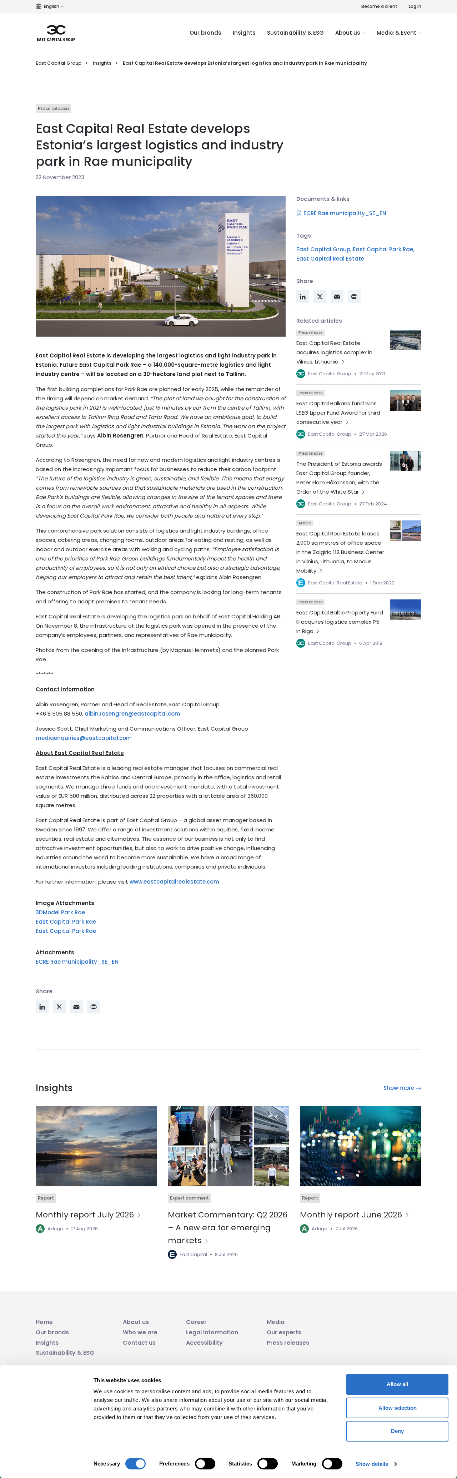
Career (196, 1322)
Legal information (212, 1332)
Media (276, 1322)
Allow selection (397, 1408)
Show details (372, 1464)
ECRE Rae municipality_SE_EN (77, 961)
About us (348, 32)
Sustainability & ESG (295, 32)
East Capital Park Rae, (383, 249)
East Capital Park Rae (66, 921)
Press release (53, 108)
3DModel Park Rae (60, 912)
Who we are (140, 1332)
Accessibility (204, 1343)
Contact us (139, 1343)
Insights (244, 32)
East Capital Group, (323, 249)
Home (44, 1322)
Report (46, 1198)
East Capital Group (58, 63)
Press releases (288, 1343)
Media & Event (397, 32)
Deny (397, 1431)
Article (304, 523)
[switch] (205, 1463)
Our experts (284, 1332)
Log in (415, 6)
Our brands (205, 32)
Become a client (379, 6)
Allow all (397, 1384)
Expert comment (189, 1198)
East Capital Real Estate (330, 258)
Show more (399, 1088)
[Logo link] (56, 33)
